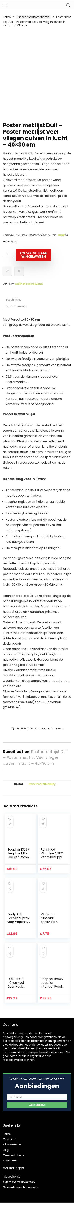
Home (7, 17)
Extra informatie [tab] (16, 306)
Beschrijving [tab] (13, 300)
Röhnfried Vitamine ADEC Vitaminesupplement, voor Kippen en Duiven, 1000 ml (52, 859)
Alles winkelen (12, 1144)
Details (61, 234)
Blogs (6, 1150)
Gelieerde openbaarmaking (21, 1187)
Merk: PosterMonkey (42, 784)
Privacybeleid (11, 1176)
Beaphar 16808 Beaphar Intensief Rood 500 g (52, 984)
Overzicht (9, 1139)
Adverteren (10, 1160)
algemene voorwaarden (19, 1182)
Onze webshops (13, 1155)
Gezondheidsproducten (33, 17)
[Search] (68, 5)
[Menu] (4, 5)
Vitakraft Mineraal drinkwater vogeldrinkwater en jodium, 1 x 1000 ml (52, 923)
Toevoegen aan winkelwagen (33, 254)
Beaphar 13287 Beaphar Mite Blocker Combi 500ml (18, 855)
